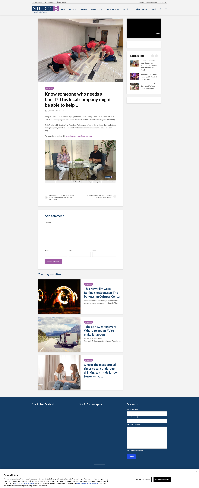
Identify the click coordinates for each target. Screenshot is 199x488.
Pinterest (62, 2)
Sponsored (49, 88)
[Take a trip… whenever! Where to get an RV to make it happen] (59, 334)
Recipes (83, 9)
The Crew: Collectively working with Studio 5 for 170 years (149, 77)
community (50, 182)
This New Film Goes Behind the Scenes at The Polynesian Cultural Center (102, 292)
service (111, 182)
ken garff (97, 182)
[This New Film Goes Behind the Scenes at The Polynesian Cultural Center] (59, 296)
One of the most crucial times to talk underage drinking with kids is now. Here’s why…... (101, 370)
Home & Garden (112, 9)
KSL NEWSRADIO (151, 2)
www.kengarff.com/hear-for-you (79, 136)
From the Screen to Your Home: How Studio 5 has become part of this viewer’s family (149, 65)
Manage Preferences (143, 479)
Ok (196, 471)
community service (64, 182)
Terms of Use (18, 483)
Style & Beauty (140, 9)
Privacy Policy (29, 483)
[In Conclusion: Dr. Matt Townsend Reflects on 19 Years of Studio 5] (134, 86)
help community (85, 182)
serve (105, 182)
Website (94, 250)
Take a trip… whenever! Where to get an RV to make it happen (100, 330)
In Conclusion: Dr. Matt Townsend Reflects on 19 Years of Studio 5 (149, 86)
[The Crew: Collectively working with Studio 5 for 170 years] (134, 77)
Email (71, 250)
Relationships (96, 9)
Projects (72, 9)
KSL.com (163, 2)
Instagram (39, 2)
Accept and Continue (162, 479)
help (75, 182)
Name (47, 250)
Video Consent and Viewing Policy (87, 483)
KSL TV (141, 2)
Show (63, 9)
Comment (48, 222)
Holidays (126, 9)
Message (133, 424)
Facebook (50, 2)
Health (153, 9)
